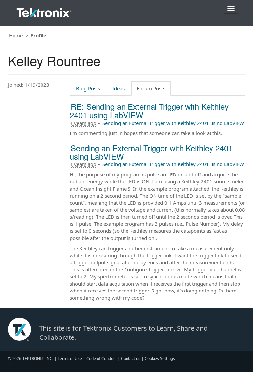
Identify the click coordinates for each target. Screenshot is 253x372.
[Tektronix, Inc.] (44, 11)
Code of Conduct (101, 358)
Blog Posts (88, 88)
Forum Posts (151, 88)
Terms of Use (70, 358)
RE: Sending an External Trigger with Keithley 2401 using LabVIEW (149, 111)
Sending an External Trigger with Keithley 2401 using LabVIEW (173, 123)
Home (16, 35)
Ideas (118, 88)
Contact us (130, 358)
